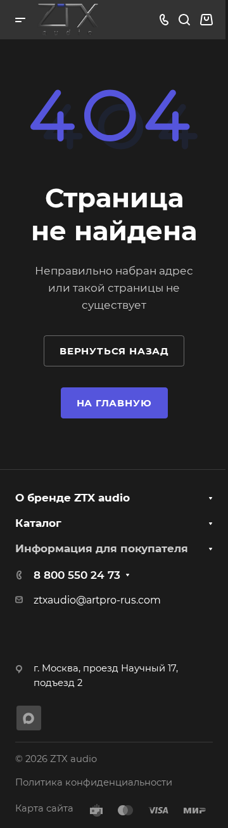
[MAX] (28, 718)
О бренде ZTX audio (72, 497)
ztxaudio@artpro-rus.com (97, 600)
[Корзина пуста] (206, 19)
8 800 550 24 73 (77, 575)
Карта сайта (44, 808)
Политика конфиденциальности (93, 782)
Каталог (38, 523)
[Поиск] (184, 20)
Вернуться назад (114, 351)
